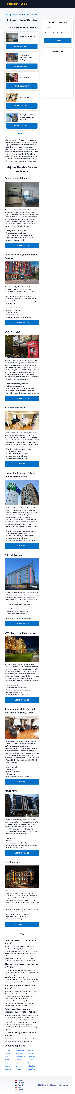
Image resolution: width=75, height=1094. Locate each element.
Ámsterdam (20, 1050)
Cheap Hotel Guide (17, 4)
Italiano (20, 1087)
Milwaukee (31, 1066)
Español (20, 1090)
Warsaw (18, 1066)
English (20, 1080)
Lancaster (31, 1057)
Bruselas (8, 1066)
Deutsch (21, 1083)
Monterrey (19, 1069)
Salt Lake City (21, 1057)
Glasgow (30, 1050)
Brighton (7, 1060)
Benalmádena (20, 1063)
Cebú (6, 1057)
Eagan (7, 1063)
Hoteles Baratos (30, 15)
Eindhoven (31, 1060)
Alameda (8, 1069)
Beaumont (19, 1060)
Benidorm (19, 1054)
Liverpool (31, 1054)
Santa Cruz (31, 1069)
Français (20, 1085)
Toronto (7, 1050)
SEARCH (58, 40)
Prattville (31, 1063)
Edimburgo (8, 1054)
